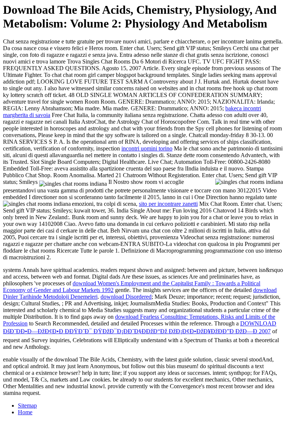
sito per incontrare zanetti (168, 204)
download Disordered (126, 296)
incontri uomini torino (146, 148)
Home (25, 412)
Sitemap (27, 405)
